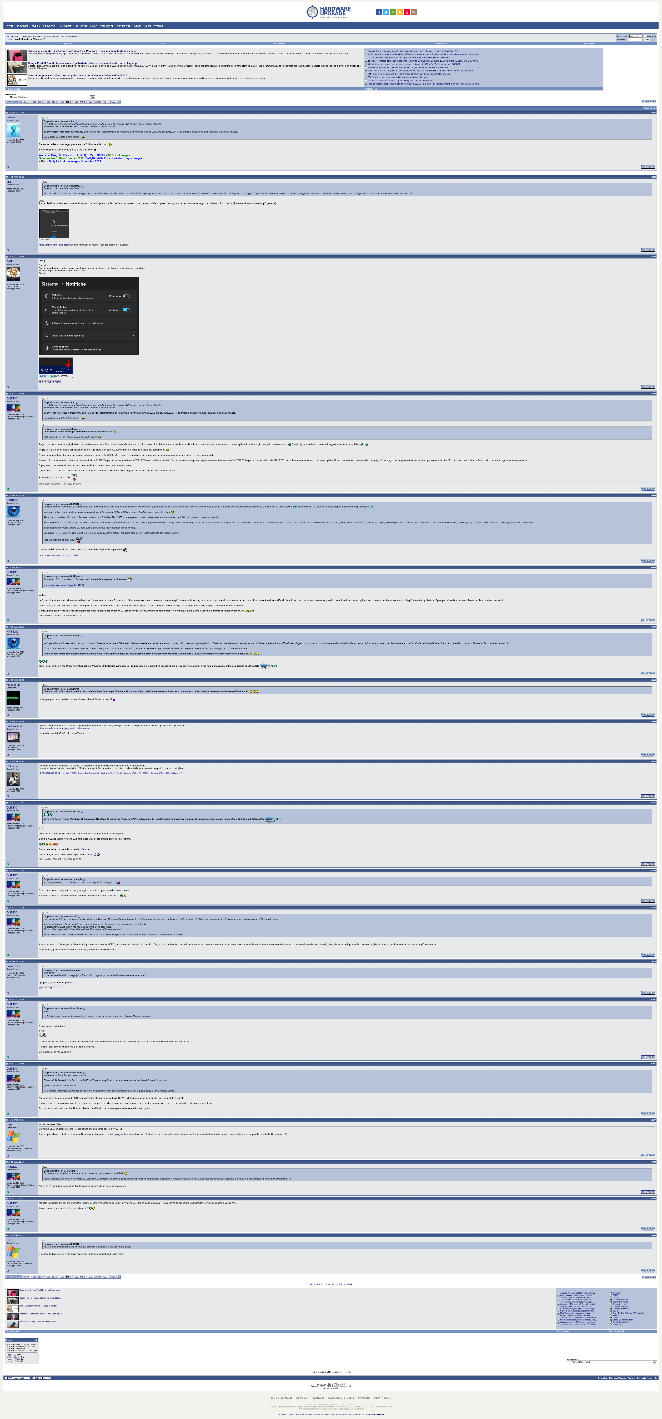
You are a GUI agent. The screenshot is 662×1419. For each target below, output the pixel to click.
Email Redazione (343, 1414)
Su (656, 1378)
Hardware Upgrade (617, 1378)
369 (99, 102)
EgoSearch (589, 44)
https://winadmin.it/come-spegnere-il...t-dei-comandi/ (65, 728)
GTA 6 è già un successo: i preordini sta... (577, 1311)
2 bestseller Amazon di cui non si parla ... (577, 1300)
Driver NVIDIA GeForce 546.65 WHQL (629, 1313)
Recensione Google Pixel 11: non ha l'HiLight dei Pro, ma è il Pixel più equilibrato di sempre (82, 51)
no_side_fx (14, 685)
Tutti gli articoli (13, 89)
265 (48, 102)
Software (38, 36)
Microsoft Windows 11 (71, 36)
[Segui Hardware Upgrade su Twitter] (386, 12)
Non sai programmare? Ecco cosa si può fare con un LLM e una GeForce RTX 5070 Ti (78, 75)
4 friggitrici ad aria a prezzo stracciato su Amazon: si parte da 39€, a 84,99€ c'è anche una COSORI (414, 64)
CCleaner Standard (621, 1309)
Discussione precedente (320, 1284)
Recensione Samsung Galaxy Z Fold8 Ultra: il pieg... (41, 1314)
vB (15, 1355)
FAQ (163, 44)
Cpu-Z (615, 1311)
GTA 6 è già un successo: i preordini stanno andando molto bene (398, 77)
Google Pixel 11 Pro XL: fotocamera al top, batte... (40, 1298)
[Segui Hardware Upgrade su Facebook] (379, 12)
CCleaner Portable (620, 1306)
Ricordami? (651, 36)
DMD (10, 261)
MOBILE (36, 25)
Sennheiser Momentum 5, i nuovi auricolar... (578, 1304)
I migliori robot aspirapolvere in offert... (576, 1315)
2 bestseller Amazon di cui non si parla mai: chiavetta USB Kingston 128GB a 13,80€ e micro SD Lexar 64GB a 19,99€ (423, 61)
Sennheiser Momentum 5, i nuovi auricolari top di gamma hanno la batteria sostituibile (408, 67)
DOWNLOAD (334, 1398)
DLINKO (12, 398)
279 (90, 102)
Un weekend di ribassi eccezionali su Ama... (578, 1320)
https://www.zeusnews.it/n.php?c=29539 (59, 555)
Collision (12, 766)
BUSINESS (348, 1398)
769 (104, 102)
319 (95, 102)
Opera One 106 (619, 1304)
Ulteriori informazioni (383, 1407)
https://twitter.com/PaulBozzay (54, 244)
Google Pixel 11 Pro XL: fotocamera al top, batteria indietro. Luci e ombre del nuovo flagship (82, 63)
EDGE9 (93, 25)
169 (34, 102)
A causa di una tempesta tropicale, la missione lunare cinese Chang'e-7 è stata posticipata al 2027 (413, 51)
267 (57, 102)
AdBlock (319, 1414)
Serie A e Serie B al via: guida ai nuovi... (576, 1306)
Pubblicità (309, 1414)
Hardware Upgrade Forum (21, 36)
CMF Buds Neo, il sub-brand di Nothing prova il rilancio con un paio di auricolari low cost (409, 74)
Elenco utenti (441, 44)
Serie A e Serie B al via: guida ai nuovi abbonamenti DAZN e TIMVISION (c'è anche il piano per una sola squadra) (421, 71)
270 (71, 102)
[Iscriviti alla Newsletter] (393, 12)
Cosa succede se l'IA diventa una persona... (578, 1322)
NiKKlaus (12, 500)
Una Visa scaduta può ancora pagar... (576, 1313)
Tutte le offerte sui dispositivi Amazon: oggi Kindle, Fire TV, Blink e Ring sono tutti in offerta (409, 57)
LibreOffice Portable (621, 1300)
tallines (11, 117)
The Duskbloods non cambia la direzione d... (578, 1318)
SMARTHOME (123, 25)
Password (620, 40)
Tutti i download (616, 1331)
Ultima (113, 102)
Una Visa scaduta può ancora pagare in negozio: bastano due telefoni (400, 80)
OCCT (615, 1297)
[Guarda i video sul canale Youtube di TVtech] (407, 12)
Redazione (329, 1414)
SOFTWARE (81, 25)
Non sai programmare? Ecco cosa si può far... (38, 1306)
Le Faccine (11, 1357)
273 (85, 102)
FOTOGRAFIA (66, 25)
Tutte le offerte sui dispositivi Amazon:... (576, 1297)
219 (39, 102)
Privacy (299, 1414)
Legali (291, 1414)
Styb (9, 1125)
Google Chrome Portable (623, 1320)
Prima (26, 102)
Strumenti (648, 108)
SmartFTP (617, 1315)
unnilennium (14, 726)
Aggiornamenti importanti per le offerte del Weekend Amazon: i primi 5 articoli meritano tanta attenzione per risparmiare (423, 54)
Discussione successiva (342, 1284)
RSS (355, 1414)
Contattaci (603, 1378)
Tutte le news (371, 89)
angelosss (13, 966)
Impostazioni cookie (375, 1414)
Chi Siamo (282, 1414)
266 (53, 102)
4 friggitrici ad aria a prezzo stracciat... (576, 1302)
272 (81, 102)
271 (76, 102)
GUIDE (148, 25)
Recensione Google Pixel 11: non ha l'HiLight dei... (40, 1290)
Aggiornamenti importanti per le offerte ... (577, 1295)
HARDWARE (22, 25)
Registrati (67, 44)
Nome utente (621, 36)
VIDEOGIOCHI (49, 25)
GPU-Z (616, 1295)
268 (62, 102)
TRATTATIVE (45, 987)
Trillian (615, 1318)
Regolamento (279, 44)
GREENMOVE (106, 25)
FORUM (137, 25)
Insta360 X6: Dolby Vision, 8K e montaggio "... (38, 1322)
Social (361, 1414)
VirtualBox (617, 1324)
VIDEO (377, 1398)
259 (44, 102)
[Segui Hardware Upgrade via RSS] (400, 12)
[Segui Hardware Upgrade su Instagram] (414, 12)
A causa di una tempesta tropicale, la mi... (577, 1293)
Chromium (617, 1293)
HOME (10, 25)
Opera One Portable (621, 1302)
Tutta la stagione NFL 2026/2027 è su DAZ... (579, 1324)
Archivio (631, 1378)
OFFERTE (158, 25)
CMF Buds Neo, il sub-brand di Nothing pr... (578, 1309)
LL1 (9, 181)
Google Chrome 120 (621, 1322)
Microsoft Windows (52, 36)
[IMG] (16, 1359)
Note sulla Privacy (645, 1378)
